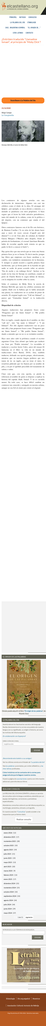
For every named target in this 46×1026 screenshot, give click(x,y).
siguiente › (29, 917)
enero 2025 (8, 879)
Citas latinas (18, 33)
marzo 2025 (8, 871)
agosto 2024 (8, 900)
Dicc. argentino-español (15, 28)
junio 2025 (8, 858)
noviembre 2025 (10, 841)
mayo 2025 (8, 862)
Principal (13, 17)
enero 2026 (8, 833)
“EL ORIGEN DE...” (34, 28)
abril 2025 (7, 866)
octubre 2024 (9, 892)
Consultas (32, 17)
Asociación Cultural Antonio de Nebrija (23, 1005)
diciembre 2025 (9, 837)
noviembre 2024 (10, 888)
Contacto (29, 33)
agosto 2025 (8, 850)
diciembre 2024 (9, 883)
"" (38, 762)
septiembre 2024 (10, 896)
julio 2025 (7, 854)
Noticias (22, 17)
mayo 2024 (8, 913)
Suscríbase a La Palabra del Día (23, 100)
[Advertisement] (23, 72)
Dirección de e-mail (11, 741)
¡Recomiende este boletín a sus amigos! (17, 758)
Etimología (31, 22)
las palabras (10, 766)
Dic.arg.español (24, 998)
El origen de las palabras (34, 711)
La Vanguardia (8, 115)
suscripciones (22, 779)
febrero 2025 (8, 875)
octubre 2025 (9, 845)
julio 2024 (7, 904)
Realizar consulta (24, 819)
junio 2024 (8, 909)
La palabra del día (17, 22)
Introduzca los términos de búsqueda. (19, 930)
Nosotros (36, 998)
